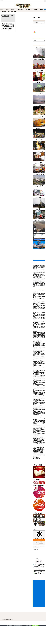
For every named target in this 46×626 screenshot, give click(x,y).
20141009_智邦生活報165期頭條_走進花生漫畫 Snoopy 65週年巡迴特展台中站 (39, 403)
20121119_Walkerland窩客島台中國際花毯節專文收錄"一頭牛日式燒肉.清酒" (39, 308)
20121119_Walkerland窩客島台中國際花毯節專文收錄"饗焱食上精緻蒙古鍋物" (39, 318)
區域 (2, 15)
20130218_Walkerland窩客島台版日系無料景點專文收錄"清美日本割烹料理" (39, 337)
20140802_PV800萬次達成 (38, 384)
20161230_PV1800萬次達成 (38, 451)
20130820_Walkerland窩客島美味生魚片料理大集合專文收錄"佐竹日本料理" (39, 354)
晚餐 (9, 15)
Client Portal (3, 11)
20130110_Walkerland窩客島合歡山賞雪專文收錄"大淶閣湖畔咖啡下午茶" (39, 327)
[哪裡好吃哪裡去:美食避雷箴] (23, 7)
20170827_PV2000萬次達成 (38, 453)
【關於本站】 (7, 9)
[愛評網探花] (39, 483)
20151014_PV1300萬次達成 (37, 428)
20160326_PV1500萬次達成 (38, 437)
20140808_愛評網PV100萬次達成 (39, 385)
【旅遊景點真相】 (28, 9)
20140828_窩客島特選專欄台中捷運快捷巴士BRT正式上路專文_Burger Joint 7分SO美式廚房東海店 (39, 393)
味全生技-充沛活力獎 (36, 458)
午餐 (4, 15)
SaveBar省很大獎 (36, 457)
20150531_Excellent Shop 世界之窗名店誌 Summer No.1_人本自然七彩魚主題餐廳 (39, 423)
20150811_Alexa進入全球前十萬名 (39, 427)
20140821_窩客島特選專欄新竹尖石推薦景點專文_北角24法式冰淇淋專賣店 (39, 388)
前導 (15, 11)
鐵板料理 (12, 15)
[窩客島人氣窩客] (39, 498)
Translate (41, 23)
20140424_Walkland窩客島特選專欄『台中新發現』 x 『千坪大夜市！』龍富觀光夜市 (39, 373)
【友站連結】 (2, 9)
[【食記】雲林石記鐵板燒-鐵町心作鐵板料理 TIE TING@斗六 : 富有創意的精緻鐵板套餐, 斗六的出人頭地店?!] (8, 18)
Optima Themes (10, 619)
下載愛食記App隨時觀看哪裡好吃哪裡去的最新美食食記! (39, 547)
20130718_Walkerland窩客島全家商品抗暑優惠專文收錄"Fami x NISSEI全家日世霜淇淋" (39, 351)
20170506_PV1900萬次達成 (38, 452)
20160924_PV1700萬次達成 (38, 448)
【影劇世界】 (35, 9)
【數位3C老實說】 (20, 9)
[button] (17, 11)
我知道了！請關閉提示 (35, 625)
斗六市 (7, 15)
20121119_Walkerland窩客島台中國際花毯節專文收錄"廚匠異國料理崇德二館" (39, 315)
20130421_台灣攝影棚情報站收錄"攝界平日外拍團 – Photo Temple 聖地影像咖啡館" (38, 341)
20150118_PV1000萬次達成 (37, 411)
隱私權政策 (41, 9)
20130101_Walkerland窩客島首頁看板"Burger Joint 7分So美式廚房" (39, 324)
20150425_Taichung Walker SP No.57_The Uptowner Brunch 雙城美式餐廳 (39, 418)
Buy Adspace (10, 11)
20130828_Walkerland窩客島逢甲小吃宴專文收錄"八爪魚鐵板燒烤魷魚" (39, 358)
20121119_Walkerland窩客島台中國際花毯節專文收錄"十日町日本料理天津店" (39, 312)
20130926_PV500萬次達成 (37, 360)
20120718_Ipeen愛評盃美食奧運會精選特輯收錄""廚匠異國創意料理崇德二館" (39, 294)
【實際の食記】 (13, 9)
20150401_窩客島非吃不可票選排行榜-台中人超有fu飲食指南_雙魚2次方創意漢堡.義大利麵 (39, 413)
